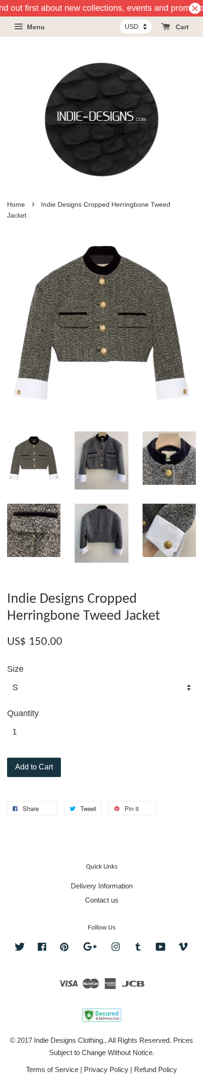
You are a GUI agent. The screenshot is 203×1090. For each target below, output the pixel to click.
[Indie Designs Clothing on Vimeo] (183, 948)
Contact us (101, 900)
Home (16, 204)
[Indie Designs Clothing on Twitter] (20, 948)
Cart (181, 27)
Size (15, 669)
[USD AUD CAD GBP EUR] (136, 26)
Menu (35, 27)
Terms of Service (52, 1069)
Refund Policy (155, 1069)
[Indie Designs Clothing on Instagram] (115, 948)
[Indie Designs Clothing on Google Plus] (90, 948)
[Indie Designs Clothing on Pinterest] (64, 948)
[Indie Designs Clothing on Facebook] (42, 948)
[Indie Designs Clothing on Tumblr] (138, 948)
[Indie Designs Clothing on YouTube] (160, 948)
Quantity (23, 713)
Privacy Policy (106, 1069)
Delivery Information (102, 886)
